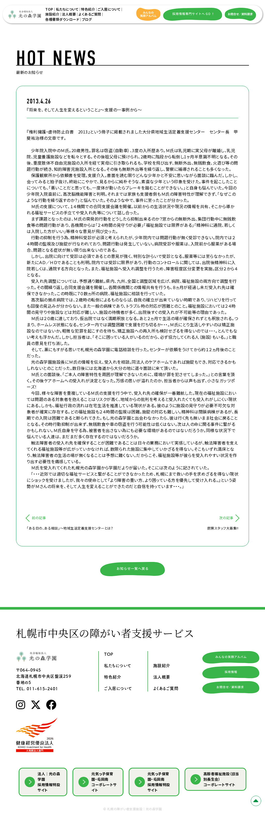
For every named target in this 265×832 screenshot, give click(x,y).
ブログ (87, 19)
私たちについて (67, 9)
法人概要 (69, 14)
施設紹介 (52, 14)
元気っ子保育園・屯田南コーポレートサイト (104, 782)
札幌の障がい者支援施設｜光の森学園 (134, 809)
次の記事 (226, 517)
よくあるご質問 (89, 14)
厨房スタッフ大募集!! (223, 528)
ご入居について (109, 9)
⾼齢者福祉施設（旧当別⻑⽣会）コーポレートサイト (221, 779)
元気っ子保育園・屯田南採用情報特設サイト (159, 782)
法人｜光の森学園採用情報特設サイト (49, 782)
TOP (49, 9)
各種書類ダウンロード (62, 19)
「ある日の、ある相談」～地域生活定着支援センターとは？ (70, 528)
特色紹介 (88, 9)
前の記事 (39, 517)
